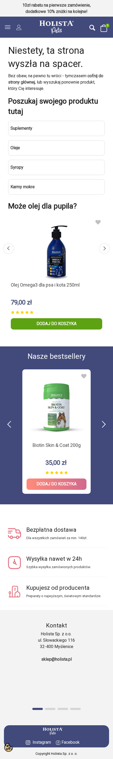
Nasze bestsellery (56, 356)
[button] (104, 424)
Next (104, 248)
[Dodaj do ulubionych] (98, 222)
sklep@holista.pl (56, 659)
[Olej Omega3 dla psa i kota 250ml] (56, 248)
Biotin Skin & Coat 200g (57, 445)
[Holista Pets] (56, 27)
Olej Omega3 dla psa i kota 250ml (45, 285)
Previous (8, 248)
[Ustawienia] (19, 27)
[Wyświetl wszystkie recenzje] (56, 311)
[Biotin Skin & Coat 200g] (56, 405)
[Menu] (9, 27)
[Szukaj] (92, 27)
